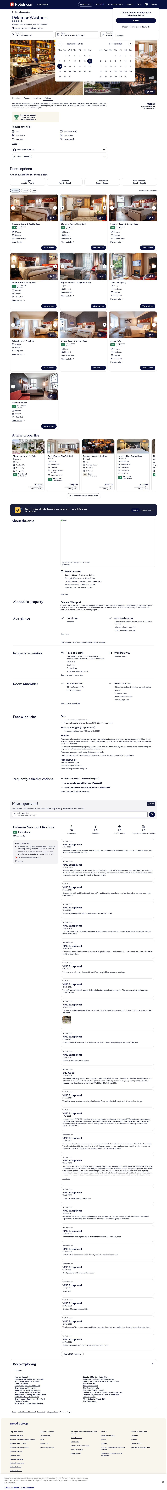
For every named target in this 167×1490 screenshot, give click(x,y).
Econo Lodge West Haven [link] (93, 1390)
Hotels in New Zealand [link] (18, 1443)
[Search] (152, 814)
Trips (139, 4)
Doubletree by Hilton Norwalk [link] (27, 1381)
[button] (64, 55)
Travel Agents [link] (76, 1453)
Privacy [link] (103, 1439)
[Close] (163, 1482)
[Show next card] (155, 465)
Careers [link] (134, 1439)
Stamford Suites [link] (21, 1383)
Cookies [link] (104, 1443)
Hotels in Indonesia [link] (17, 1463)
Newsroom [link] (75, 1442)
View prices (49, 247)
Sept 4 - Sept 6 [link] (102, 183)
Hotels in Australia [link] (16, 1435)
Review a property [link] (47, 1447)
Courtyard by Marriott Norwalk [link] (27, 1386)
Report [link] (20, 861)
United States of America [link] (26, 1412)
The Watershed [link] (89, 1401)
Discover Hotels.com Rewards (136, 27)
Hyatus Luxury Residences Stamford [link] (30, 1399)
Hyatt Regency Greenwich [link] (26, 1388)
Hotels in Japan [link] (15, 1467)
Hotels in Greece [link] (16, 1471)
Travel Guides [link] (136, 1443)
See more (64, 594)
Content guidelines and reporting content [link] (113, 1448)
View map (66, 564)
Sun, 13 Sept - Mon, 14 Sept (73, 35)
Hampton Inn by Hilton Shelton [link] (27, 1390)
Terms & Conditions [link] (108, 1435)
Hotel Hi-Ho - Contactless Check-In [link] (29, 1403)
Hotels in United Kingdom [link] (19, 1447)
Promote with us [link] (77, 1449)
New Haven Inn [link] (89, 1383)
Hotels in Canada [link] (16, 1451)
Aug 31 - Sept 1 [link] (65, 183)
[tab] (18, 1370)
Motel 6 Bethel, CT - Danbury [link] (27, 1397)
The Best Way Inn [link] (22, 1401)
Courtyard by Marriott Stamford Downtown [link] (101, 1394)
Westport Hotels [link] (52, 1412)
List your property (115, 4)
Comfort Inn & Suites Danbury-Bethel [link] (98, 1379)
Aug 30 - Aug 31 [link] (27, 183)
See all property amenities (72, 675)
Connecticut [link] (41, 1412)
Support (130, 4)
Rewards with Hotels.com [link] (140, 1447)
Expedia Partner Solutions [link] (80, 1445)
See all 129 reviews (27, 119)
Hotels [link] (14, 1412)
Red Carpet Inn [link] (89, 1397)
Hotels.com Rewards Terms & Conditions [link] (111, 1454)
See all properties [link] (22, 12)
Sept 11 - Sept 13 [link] (139, 183)
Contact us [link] (44, 1443)
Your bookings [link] (45, 1435)
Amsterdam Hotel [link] (90, 1386)
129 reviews (18, 836)
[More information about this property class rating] (21, 21)
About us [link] (134, 1435)
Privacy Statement (12, 1487)
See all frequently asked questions (75, 791)
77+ (151, 91)
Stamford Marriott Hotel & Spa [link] (95, 1377)
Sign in (154, 4)
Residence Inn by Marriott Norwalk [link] (29, 1379)
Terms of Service (27, 1487)
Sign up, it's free (147, 510)
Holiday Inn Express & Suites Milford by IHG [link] (101, 1381)
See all (14, 144)
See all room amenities (70, 703)
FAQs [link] (42, 1439)
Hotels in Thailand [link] (16, 1459)
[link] (136, 35)
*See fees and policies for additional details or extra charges (82, 642)
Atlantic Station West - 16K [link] (94, 1399)
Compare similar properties (85, 495)
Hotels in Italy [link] (15, 1455)
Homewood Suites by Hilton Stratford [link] (30, 1394)
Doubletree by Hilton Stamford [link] (27, 1392)
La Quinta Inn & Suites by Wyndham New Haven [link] (102, 1392)
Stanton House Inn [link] (22, 1377)
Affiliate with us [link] (76, 1438)
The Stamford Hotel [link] (91, 1388)
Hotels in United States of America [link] (22, 1439)
